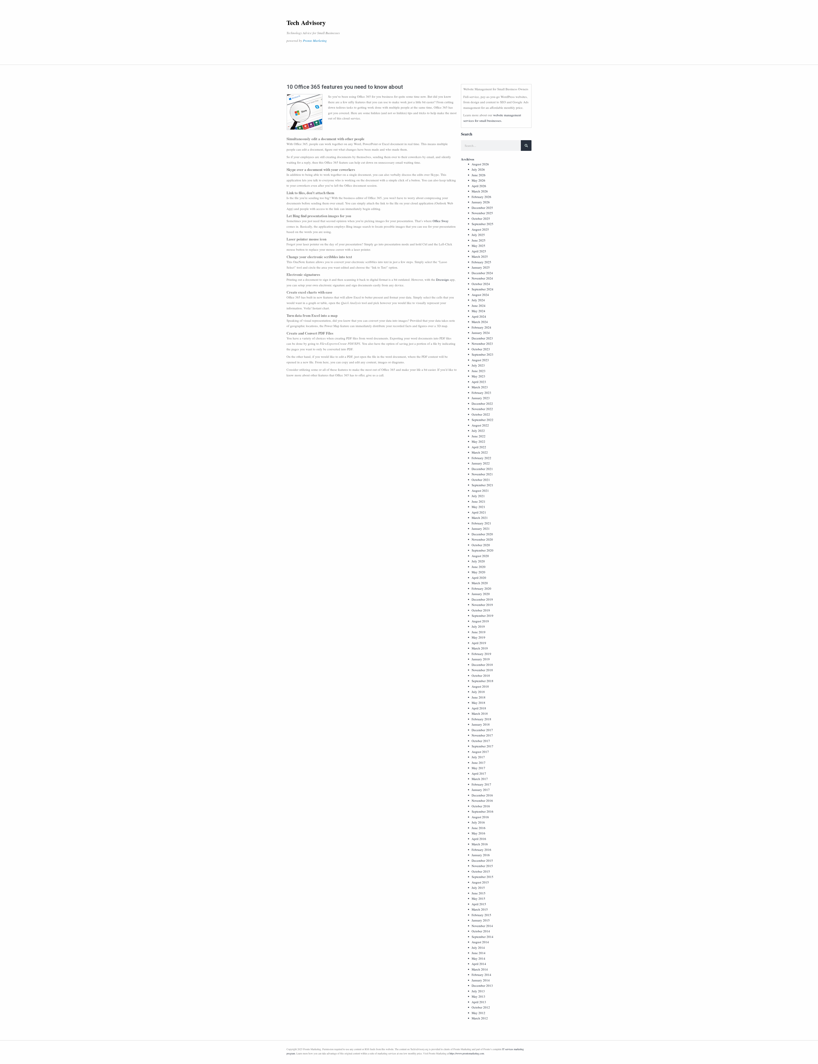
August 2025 (480, 229)
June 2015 (478, 893)
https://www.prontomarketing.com (466, 1053)
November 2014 (482, 926)
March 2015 (480, 909)
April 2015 (479, 904)
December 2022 (482, 403)
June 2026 (478, 175)
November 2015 (482, 866)
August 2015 (480, 882)
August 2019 (480, 621)
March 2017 (480, 779)
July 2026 (478, 169)
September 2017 (482, 746)
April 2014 (479, 964)
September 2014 (482, 936)
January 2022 (481, 463)
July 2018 (478, 692)
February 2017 (481, 784)
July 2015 (478, 887)
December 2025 (482, 207)
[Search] (526, 145)
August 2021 (480, 490)
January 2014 (481, 980)
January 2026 (481, 202)
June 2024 (478, 305)
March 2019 (480, 648)
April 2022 (479, 447)
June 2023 (478, 371)
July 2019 (478, 626)
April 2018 (479, 708)
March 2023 (480, 387)
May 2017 (478, 768)
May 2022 (478, 441)
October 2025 (481, 218)
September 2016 (482, 811)
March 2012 (480, 1018)
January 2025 (481, 267)
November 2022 (482, 409)
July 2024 (478, 300)
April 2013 (479, 1002)
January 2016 (481, 855)
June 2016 (478, 828)
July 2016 (478, 822)
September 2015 (482, 877)
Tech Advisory (306, 22)
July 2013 (478, 991)
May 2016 (478, 833)
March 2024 (480, 322)
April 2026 (479, 186)
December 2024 (482, 273)
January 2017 (481, 789)
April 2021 (479, 512)
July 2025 (478, 235)
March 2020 (480, 583)
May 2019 (478, 637)
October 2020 (481, 545)
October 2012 (481, 1007)
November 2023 (482, 343)
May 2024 (478, 311)
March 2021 (480, 517)
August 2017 (480, 752)
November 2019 (482, 605)
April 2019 (479, 643)
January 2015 (481, 920)
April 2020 (479, 577)
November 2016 (482, 800)
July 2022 (478, 430)
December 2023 (482, 338)
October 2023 (481, 349)
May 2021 (478, 507)
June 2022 (478, 436)
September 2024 (482, 289)
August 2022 (480, 425)
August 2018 (480, 686)
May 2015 (478, 898)
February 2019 (481, 654)
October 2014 (481, 931)
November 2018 (482, 670)
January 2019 (481, 659)
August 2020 (480, 556)
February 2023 (481, 392)
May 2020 (478, 572)
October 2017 (481, 741)
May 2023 (478, 376)
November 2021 (482, 474)
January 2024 (481, 332)
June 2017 (478, 762)
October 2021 (481, 479)
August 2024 (480, 295)
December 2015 (482, 860)
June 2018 (478, 697)
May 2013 (478, 996)
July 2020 (478, 561)
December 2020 (482, 534)
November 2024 (482, 278)
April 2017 (479, 773)
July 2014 (478, 947)
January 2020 (481, 594)
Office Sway (441, 221)
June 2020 (478, 567)
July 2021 (478, 496)
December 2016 (482, 795)
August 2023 (480, 360)
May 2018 (478, 702)
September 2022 (482, 420)
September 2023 (482, 354)
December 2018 (482, 664)
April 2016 (479, 839)
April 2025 (479, 251)
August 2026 (480, 164)
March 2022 (480, 452)
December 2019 (482, 599)
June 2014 (478, 953)
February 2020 (481, 588)
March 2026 (480, 191)
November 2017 (482, 735)
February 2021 (481, 523)
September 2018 (482, 681)
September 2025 (482, 224)
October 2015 (481, 871)
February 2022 (481, 458)
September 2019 (482, 615)
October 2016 (481, 806)
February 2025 (481, 262)
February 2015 (481, 915)
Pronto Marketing (315, 40)
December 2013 (482, 985)
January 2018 (481, 724)
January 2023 (481, 398)
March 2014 (480, 969)
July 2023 (478, 365)
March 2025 (480, 256)
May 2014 (478, 958)
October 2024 (481, 284)
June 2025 (478, 240)
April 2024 (479, 316)
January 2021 (481, 528)
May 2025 (478, 245)
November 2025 (482, 213)
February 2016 (481, 849)
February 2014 (481, 974)
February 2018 (481, 719)
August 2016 (480, 817)
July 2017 (478, 757)
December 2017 (482, 730)
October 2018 (481, 675)
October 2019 (481, 610)
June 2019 (478, 632)
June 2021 (478, 501)
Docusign (442, 279)
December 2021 (482, 469)
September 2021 (482, 485)
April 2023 (479, 382)
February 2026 (481, 197)
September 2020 (482, 550)
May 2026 (478, 180)
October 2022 (481, 414)
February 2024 (481, 327)
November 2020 (482, 539)
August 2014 (480, 942)
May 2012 (478, 1013)
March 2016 (480, 844)
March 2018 (480, 713)
